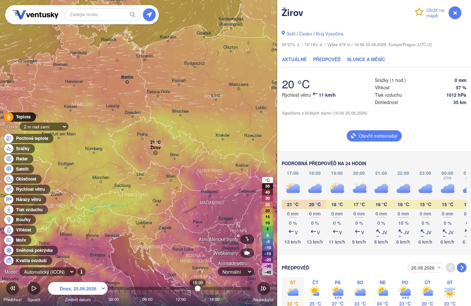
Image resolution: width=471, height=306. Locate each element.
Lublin (261, 107)
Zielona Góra (158, 91)
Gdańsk (204, 33)
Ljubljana (144, 222)
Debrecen (247, 191)
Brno (174, 154)
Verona (92, 235)
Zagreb (165, 227)
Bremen (60, 64)
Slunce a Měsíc (366, 59)
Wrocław (180, 111)
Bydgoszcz (194, 63)
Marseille (10, 279)
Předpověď (327, 59)
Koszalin (168, 37)
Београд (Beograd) (230, 245)
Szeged (226, 218)
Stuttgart (66, 163)
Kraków (223, 135)
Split (172, 275)
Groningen (27, 61)
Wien (171, 176)
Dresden (132, 112)
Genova (62, 256)
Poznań (179, 80)
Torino (44, 243)
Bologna (97, 255)
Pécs (197, 222)
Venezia (111, 235)
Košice (242, 165)
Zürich (56, 194)
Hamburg (78, 52)
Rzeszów (253, 135)
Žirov (155, 147)
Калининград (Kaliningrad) (231, 21)
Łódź (215, 95)
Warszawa (238, 84)
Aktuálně (294, 59)
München (100, 177)
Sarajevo (200, 267)
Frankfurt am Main (59, 134)
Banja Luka (182, 249)
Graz (157, 201)
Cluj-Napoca (275, 207)
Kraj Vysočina (329, 33)
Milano (66, 234)
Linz (140, 174)
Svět (290, 33)
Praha (142, 134)
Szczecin (144, 56)
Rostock (109, 39)
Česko (305, 33)
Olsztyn (230, 47)
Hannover (74, 81)
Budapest (210, 191)
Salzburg (122, 185)
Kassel (70, 106)
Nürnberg (93, 148)
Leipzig (112, 106)
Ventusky (34, 14)
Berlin (127, 77)
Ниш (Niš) (251, 275)
